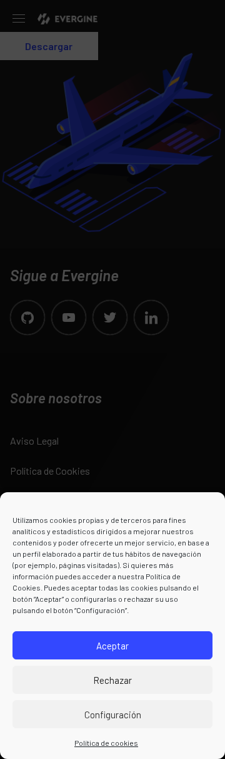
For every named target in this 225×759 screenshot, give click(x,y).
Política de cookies (106, 742)
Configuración (112, 714)
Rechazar (112, 680)
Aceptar (112, 645)
